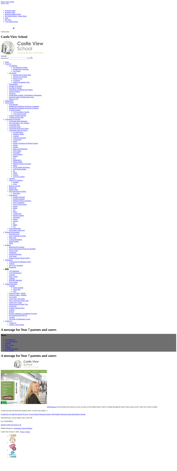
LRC (14, 291)
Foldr (6, 18)
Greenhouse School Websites (22, 428)
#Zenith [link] (82, 414)
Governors (16, 80)
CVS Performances (15, 273)
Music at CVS (13, 99)
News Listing (13, 282)
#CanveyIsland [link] (34, 414)
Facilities (12, 286)
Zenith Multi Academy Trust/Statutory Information (25, 95)
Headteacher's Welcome (21, 69)
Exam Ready (13, 195)
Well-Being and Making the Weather (21, 90)
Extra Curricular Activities (17, 236)
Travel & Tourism (19, 177)
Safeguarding (13, 84)
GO (29, 58)
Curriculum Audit (14, 127)
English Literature (19, 199)
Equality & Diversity (15, 86)
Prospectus (12, 267)
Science (15, 175)
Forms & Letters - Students (17, 295)
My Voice (8, 20)
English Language (19, 197)
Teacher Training (14, 91)
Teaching (12, 178)
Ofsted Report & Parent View (18, 304)
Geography (16, 152)
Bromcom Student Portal (13, 14)
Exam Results (13, 104)
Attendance (12, 252)
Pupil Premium (14, 241)
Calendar (12, 275)
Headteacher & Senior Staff (22, 75)
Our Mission (13, 66)
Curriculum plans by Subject (18, 130)
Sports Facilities (18, 288)
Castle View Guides (15, 302)
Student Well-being (15, 254)
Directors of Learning (20, 77)
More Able (12, 238)
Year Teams (13, 256)
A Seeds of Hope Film (16, 117)
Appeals (11, 263)
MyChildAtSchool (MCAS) (18, 315)
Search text (4, 58)
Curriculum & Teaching (12, 119)
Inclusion (8, 245)
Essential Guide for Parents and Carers (21, 97)
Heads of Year (17, 78)
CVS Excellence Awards (21, 112)
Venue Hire (16, 289)
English (15, 147)
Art (14, 210)
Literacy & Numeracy (16, 180)
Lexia (15, 184)
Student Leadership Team (21, 82)
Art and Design (18, 132)
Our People (12, 73)
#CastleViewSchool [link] (16, 414)
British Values (13, 189)
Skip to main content (7, 2)
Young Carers (13, 251)
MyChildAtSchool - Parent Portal (16, 16)
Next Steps (16, 193)
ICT (14, 158)
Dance (15, 141)
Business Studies (18, 134)
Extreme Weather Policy (17, 308)
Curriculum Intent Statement (18, 121)
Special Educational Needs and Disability (22, 249)
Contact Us (8, 321)
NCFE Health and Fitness (21, 167)
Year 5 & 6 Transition (16, 265)
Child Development (19, 138)
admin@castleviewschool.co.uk (11, 425)
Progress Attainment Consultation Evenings (23, 313)
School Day (13, 306)
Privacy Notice (25, 432)
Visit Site (4, 56)
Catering (16, 136)
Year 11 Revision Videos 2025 (19, 300)
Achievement (9, 103)
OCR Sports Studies (19, 169)
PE (14, 171)
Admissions (8, 260)
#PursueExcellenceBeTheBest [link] (70, 414)
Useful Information (11, 284)
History (15, 156)
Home (7, 62)
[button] (14, 28)
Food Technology (19, 202)
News (7, 269)
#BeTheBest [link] (56, 414)
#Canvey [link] (26, 414)
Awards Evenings (14, 110)
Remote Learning (14, 186)
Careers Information (15, 239)
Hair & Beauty (18, 154)
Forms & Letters (10, 10)
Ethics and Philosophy (20, 149)
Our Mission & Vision (20, 67)
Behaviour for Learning (16, 247)
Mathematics (17, 160)
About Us (8, 64)
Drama (15, 145)
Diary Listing (13, 276)
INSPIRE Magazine (15, 280)
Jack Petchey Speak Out (17, 230)
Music (15, 165)
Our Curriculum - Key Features (19, 123)
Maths (15, 225)
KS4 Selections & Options (17, 191)
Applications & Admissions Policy (20, 262)
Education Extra (14, 234)
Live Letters (13, 297)
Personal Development (12, 232)
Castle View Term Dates (17, 299)
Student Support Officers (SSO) (19, 258)
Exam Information (15, 228)
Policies (11, 312)
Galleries (12, 278)
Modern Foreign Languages (22, 164)
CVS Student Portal (11, 22)
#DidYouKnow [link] (52, 407)
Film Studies (17, 151)
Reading (16, 182)
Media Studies (17, 162)
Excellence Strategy (15, 88)
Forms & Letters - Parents (17, 293)
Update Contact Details (16, 325)
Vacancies (12, 93)
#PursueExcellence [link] (45, 414)
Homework (12, 188)
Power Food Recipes (20, 204)
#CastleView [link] (5, 414)
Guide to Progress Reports (17, 115)
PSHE (15, 173)
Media (15, 208)
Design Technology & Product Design (25, 143)
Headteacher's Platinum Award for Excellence (24, 108)
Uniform (12, 310)
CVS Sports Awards (19, 114)
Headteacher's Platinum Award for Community (24, 106)
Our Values (16, 71)
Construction (17, 140)
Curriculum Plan (14, 125)
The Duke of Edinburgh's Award (19, 319)
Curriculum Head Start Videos (19, 128)
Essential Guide (10, 12)
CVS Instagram (14, 271)
